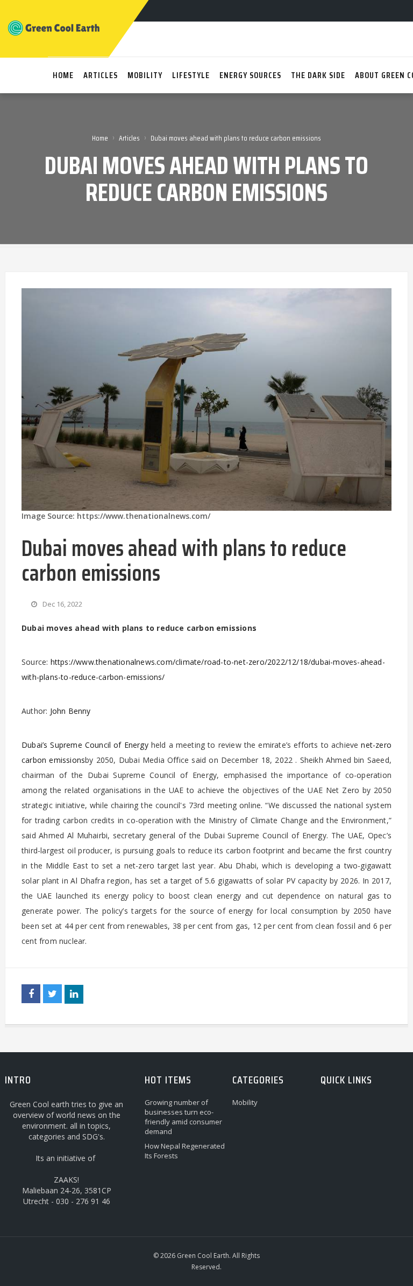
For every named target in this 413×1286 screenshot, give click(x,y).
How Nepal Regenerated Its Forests (185, 1150)
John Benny (70, 711)
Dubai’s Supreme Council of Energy (85, 745)
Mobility (245, 1102)
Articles (129, 138)
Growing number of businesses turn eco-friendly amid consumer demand (183, 1116)
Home (100, 138)
